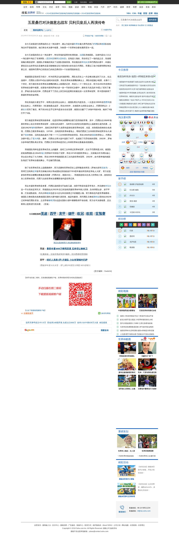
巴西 (95, 44)
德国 (103, 44)
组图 (142, 172)
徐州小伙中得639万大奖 (87, 322)
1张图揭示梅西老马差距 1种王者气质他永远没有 (137, 104)
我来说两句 (42, 30)
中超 (140, 13)
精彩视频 (123, 291)
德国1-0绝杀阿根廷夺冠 (129, 316)
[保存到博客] (105, 313)
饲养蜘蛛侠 (133, 25)
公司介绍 (117, 525)
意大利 (36, 138)
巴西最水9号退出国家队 (145, 334)
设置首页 (37, 525)
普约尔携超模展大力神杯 (129, 323)
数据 (139, 172)
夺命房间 (140, 25)
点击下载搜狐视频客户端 (35, 310)
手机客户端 (89, 36)
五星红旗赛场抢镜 (145, 323)
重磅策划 (123, 431)
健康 (122, 7)
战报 (131, 172)
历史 (51, 7)
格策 (48, 193)
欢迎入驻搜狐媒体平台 (148, 2)
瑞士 (43, 153)
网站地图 (125, 525)
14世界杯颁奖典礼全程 (144, 320)
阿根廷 (145, 168)
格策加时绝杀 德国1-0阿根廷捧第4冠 (135, 76)
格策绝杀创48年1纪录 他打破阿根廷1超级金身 (136, 89)
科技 (96, 7)
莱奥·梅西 (133, 201)
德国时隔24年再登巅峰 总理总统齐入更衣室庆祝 (137, 93)
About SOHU (107, 525)
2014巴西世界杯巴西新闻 (90, 13)
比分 (25, 109)
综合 (156, 13)
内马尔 (108, 186)
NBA (64, 7)
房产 (109, 7)
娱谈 (77, 7)
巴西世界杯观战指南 (126, 456)
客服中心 (79, 525)
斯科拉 (96, 197)
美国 (94, 135)
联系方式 (88, 525)
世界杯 (77, 44)
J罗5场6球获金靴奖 (146, 327)
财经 (83, 7)
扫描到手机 (107, 30)
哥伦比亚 (86, 62)
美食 (148, 7)
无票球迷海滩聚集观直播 (129, 327)
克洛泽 (104, 168)
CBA (134, 13)
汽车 (103, 7)
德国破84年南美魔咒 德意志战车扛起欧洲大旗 (136, 82)
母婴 (135, 7)
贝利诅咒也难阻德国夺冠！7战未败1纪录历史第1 (137, 85)
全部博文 (141, 525)
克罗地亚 (133, 242)
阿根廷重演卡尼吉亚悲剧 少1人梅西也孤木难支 (136, 107)
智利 (33, 128)
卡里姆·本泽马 (135, 212)
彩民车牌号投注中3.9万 (36, 322)
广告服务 (71, 525)
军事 (38, 7)
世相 (90, 7)
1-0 (137, 168)
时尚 (115, 7)
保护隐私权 (97, 525)
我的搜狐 (83, 2)
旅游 (141, 7)
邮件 (91, 2)
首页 (25, 7)
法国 (82, 55)
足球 (151, 13)
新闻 (32, 7)
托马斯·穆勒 (134, 190)
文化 (45, 7)
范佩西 (132, 207)
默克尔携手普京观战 (127, 320)
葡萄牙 (51, 200)
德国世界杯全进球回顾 (128, 331)
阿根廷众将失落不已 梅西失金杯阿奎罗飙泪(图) (136, 111)
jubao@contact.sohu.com (98, 531)
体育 (57, 7)
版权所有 (113, 528)
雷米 (27, 135)
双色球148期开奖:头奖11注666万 (61, 322)
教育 (128, 7)
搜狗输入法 (46, 525)
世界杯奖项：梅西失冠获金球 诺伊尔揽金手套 (136, 96)
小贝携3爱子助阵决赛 (128, 334)
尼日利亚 (50, 58)
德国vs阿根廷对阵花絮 (145, 331)
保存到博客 (99, 36)
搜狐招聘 (63, 525)
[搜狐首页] (27, 2)
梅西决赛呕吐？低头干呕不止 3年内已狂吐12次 (137, 100)
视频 (70, 7)
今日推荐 (123, 69)
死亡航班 (125, 25)
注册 (75, 2)
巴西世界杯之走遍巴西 (147, 456)
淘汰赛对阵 (124, 117)
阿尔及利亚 (61, 58)
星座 (154, 7)
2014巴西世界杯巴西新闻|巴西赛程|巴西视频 (63, 13)
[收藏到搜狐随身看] (99, 313)
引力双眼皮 (149, 25)
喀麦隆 (132, 247)
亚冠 (145, 13)
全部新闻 (133, 525)
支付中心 (55, 525)
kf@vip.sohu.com (143, 511)
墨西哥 (107, 102)
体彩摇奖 (103, 322)
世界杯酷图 (124, 339)
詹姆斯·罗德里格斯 (137, 184)
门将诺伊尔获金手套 (145, 316)
